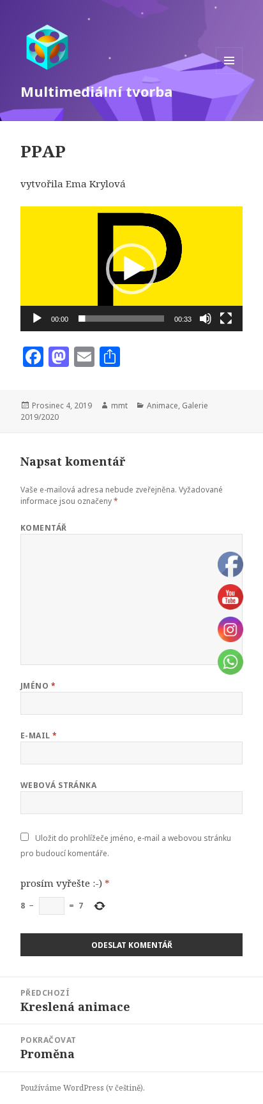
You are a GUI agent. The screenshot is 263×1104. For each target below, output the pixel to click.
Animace (162, 405)
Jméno (38, 685)
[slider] (122, 318)
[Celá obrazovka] (226, 318)
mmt (119, 405)
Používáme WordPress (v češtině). (82, 1087)
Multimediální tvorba (96, 91)
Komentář (43, 527)
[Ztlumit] (205, 318)
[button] (131, 268)
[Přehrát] (37, 318)
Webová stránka (58, 785)
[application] (131, 268)
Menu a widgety (229, 73)
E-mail (38, 735)
